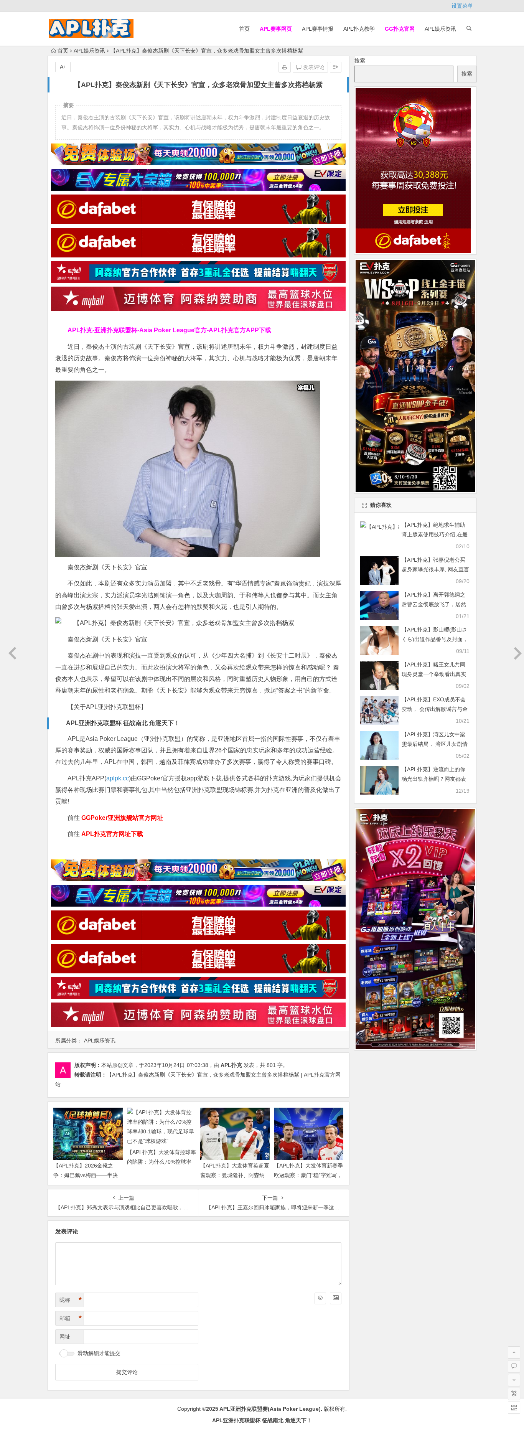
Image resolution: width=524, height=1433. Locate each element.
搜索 (359, 61)
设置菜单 (462, 6)
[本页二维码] (514, 1408)
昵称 (70, 1300)
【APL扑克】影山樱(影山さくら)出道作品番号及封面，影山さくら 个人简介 (435, 639)
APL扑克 (231, 1065)
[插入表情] (320, 1298)
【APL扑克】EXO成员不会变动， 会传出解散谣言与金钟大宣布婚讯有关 (435, 709)
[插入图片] (335, 1298)
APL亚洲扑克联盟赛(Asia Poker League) (270, 1409)
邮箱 (70, 1318)
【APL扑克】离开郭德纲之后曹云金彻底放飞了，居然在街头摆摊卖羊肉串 (434, 604)
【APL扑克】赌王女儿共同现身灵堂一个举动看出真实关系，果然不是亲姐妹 (434, 674)
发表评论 (313, 67)
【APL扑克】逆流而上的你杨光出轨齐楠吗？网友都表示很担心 (434, 779)
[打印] (284, 67)
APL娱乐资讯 (440, 29)
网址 (64, 1337)
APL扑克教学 (359, 29)
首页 (244, 29)
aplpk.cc (117, 778)
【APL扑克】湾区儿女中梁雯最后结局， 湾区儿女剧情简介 (435, 744)
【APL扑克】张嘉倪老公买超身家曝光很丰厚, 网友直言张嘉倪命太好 (435, 569)
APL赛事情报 (317, 29)
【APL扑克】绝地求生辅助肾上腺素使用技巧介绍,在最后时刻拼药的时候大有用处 (435, 534)
